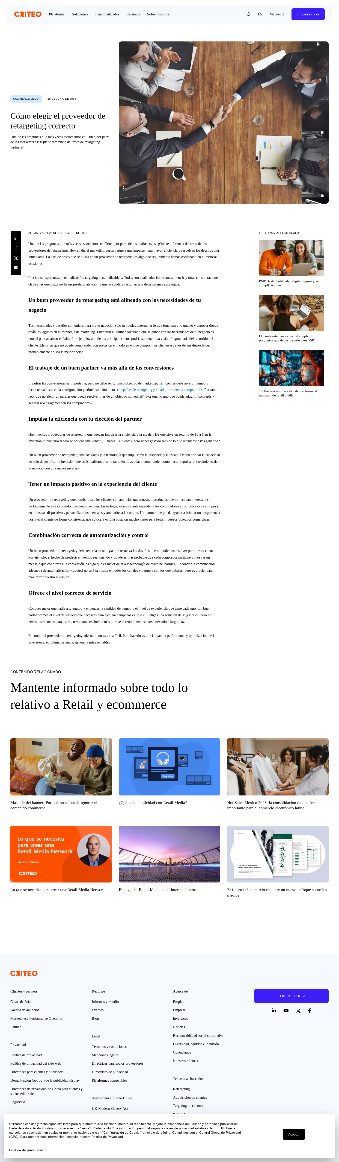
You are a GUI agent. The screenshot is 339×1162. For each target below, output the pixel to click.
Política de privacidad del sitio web (35, 1063)
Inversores (180, 1018)
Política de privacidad (26, 1055)
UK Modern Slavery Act (110, 1108)
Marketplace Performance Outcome (36, 1018)
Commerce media (26, 98)
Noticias (179, 1027)
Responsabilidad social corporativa (198, 1035)
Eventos (98, 1010)
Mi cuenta (277, 14)
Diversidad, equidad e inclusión (196, 1044)
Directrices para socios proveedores (117, 1063)
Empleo (178, 1002)
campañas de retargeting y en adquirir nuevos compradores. (160, 390)
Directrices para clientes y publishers (36, 1072)
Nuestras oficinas (185, 1061)
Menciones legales (105, 1055)
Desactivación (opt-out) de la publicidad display (45, 1080)
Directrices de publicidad (110, 1072)
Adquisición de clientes (190, 1097)
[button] (248, 14)
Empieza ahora (308, 14)
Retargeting (181, 1089)
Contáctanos (182, 1052)
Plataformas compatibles (109, 1080)
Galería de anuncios (24, 1010)
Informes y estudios (106, 1002)
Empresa (179, 1010)
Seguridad (17, 1102)
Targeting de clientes (188, 1106)
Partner (15, 1027)
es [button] (260, 14)
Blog (95, 1018)
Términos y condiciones (109, 1046)
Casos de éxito (21, 1002)
